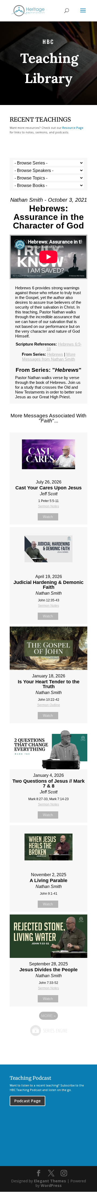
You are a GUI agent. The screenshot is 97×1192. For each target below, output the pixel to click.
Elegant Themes (50, 1180)
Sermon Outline (48, 705)
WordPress (51, 1185)
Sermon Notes (48, 506)
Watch (48, 517)
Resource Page (72, 128)
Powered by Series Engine (48, 1030)
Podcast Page (27, 1100)
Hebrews (55, 354)
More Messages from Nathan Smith (48, 356)
